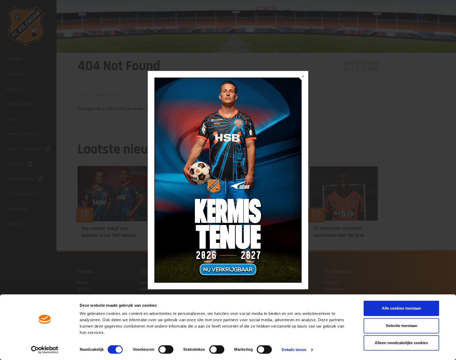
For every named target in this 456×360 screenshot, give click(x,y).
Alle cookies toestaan (401, 308)
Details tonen (294, 349)
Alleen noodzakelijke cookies (401, 342)
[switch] (165, 349)
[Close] (302, 77)
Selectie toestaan (401, 325)
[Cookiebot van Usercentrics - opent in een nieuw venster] (45, 350)
